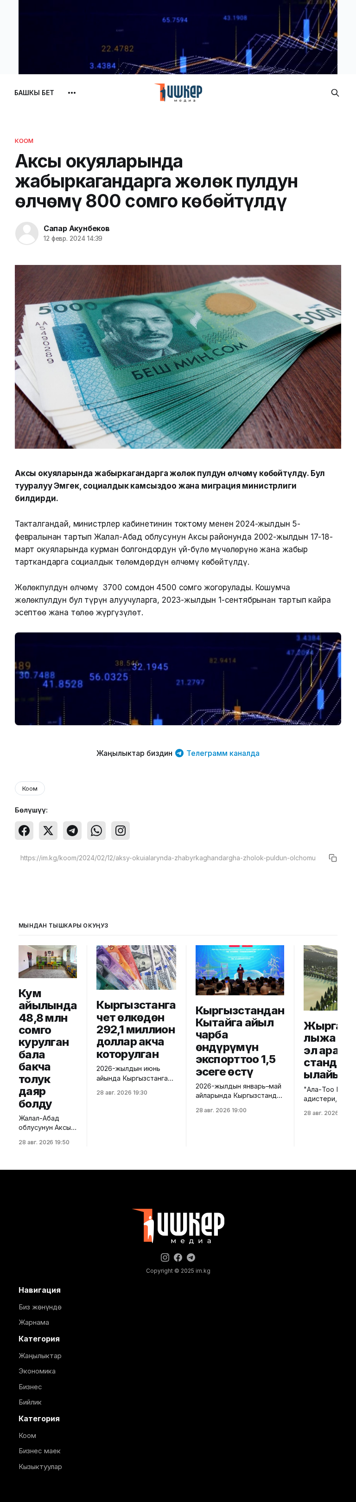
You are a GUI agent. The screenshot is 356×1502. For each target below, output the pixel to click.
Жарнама (34, 1322)
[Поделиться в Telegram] (72, 830)
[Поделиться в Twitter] (48, 830)
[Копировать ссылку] (332, 858)
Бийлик (30, 1402)
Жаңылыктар (40, 1355)
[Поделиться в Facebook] (24, 830)
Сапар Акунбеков (77, 228)
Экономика (37, 1371)
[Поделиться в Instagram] (120, 830)
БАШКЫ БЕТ (34, 93)
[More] (71, 92)
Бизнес (30, 1386)
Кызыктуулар (40, 1466)
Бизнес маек (40, 1450)
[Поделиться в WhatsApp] (96, 830)
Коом (24, 140)
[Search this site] (335, 92)
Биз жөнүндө (40, 1306)
